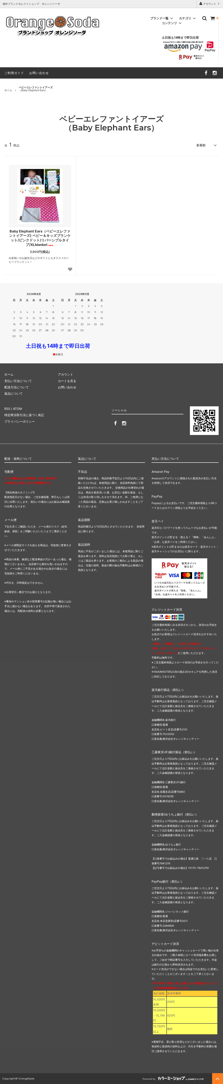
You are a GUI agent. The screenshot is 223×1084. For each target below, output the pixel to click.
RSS (7, 408)
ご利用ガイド (14, 73)
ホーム (8, 90)
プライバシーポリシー (19, 421)
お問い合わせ (39, 73)
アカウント (210, 3)
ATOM (17, 408)
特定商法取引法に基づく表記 (24, 415)
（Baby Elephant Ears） (36, 89)
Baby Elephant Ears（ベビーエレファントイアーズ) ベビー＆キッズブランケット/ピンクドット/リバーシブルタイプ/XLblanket (40, 238)
